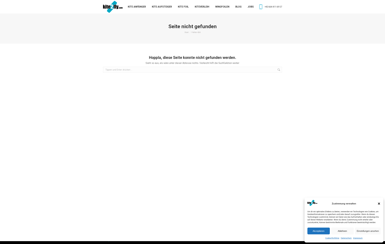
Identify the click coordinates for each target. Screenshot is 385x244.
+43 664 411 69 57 (273, 7)
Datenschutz (346, 238)
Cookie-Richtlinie (332, 238)
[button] (378, 203)
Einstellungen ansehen (368, 231)
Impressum (358, 238)
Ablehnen (342, 231)
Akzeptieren (318, 231)
